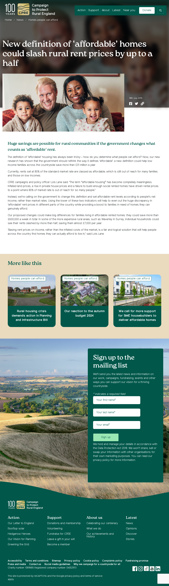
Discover (131, 534)
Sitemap (56, 561)
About (106, 10)
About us (94, 518)
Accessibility (15, 561)
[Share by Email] (142, 104)
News (20, 20)
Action (81, 10)
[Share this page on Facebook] (130, 104)
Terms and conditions (37, 561)
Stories (130, 539)
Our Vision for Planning (21, 539)
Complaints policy (112, 561)
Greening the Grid (18, 544)
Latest (116, 10)
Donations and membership (64, 523)
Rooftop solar (16, 528)
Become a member (58, 544)
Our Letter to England (21, 523)
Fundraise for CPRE (59, 534)
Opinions (131, 528)
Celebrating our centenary (102, 523)
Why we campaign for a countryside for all (97, 564)
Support (93, 10)
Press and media (17, 564)
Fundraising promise (137, 561)
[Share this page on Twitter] (136, 104)
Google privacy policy (68, 576)
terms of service (93, 576)
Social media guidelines (57, 564)
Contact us (35, 564)
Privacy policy (72, 561)
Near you (129, 10)
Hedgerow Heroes (19, 534)
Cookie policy (91, 561)
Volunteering (54, 528)
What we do (93, 528)
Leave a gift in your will (61, 539)
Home (8, 20)
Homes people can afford (43, 20)
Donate (146, 10)
